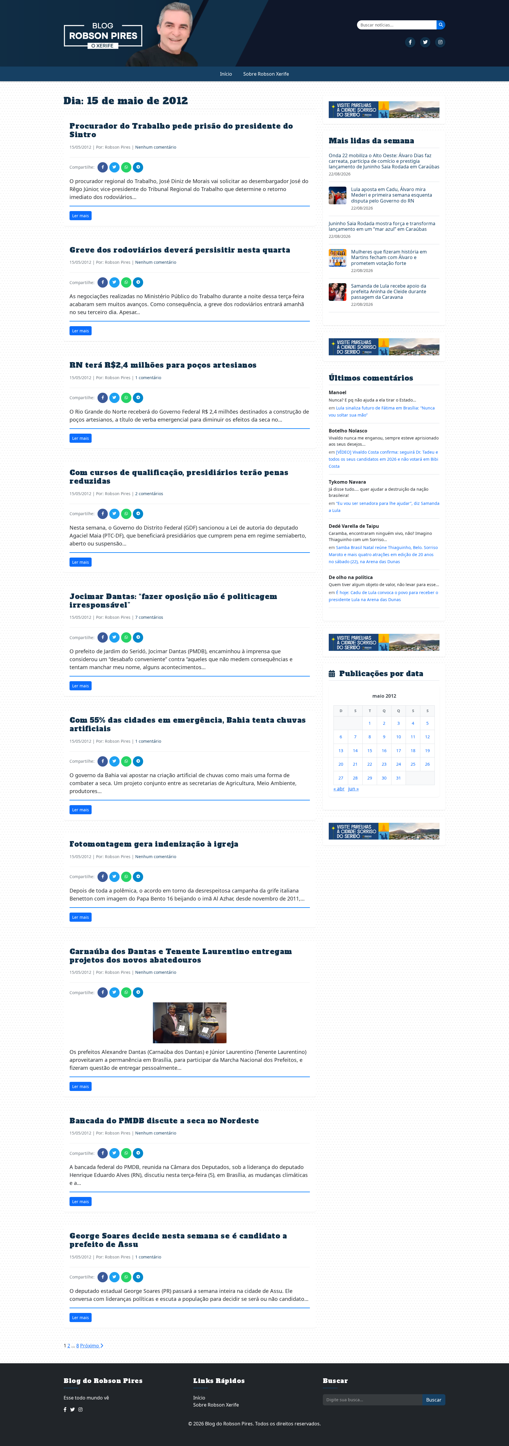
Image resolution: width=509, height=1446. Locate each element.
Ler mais (80, 215)
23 (384, 764)
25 (413, 764)
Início (226, 74)
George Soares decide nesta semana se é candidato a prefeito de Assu (178, 1240)
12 (427, 736)
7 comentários (149, 617)
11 (413, 736)
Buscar (434, 1400)
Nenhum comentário (155, 147)
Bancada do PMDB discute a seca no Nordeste (164, 1121)
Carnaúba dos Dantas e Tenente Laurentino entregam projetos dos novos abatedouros (181, 956)
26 (427, 764)
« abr (339, 788)
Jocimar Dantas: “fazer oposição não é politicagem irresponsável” (173, 601)
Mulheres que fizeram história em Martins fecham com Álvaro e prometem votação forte (389, 257)
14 (355, 750)
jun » (353, 788)
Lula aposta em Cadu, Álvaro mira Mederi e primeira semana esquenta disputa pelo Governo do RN (391, 195)
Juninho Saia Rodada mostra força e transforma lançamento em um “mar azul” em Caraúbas (382, 226)
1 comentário (148, 377)
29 (369, 778)
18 (413, 750)
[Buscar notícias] (441, 24)
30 (384, 778)
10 (398, 736)
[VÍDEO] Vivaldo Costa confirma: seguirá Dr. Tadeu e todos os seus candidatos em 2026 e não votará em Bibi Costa (383, 459)
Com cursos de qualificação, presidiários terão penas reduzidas (179, 477)
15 (369, 750)
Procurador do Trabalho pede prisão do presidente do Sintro (181, 130)
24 (398, 764)
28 (355, 778)
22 (369, 764)
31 (398, 778)
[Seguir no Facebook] (410, 42)
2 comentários (149, 493)
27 (340, 778)
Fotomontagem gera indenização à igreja (154, 844)
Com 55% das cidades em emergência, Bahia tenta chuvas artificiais (188, 724)
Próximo (90, 1345)
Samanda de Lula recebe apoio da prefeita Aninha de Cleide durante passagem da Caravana (388, 291)
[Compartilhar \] (102, 167)
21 (355, 764)
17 (398, 750)
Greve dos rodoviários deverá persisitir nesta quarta (180, 250)
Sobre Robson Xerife (266, 74)
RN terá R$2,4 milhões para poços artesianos (163, 365)
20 (340, 764)
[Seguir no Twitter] (425, 42)
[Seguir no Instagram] (440, 42)
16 (384, 750)
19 (427, 750)
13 (340, 750)
